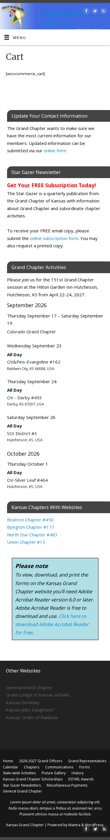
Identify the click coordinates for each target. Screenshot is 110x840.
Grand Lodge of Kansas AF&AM (37, 695)
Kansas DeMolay (23, 702)
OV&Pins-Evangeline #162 (33, 362)
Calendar (10, 767)
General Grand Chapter (29, 687)
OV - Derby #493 (24, 397)
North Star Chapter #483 (32, 535)
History (78, 772)
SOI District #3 (22, 433)
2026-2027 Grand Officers (40, 760)
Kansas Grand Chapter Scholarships (32, 779)
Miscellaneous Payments (67, 785)
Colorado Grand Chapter (31, 331)
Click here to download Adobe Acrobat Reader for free (52, 624)
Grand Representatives (87, 760)
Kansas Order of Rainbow (32, 717)
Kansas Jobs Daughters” (30, 710)
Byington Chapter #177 (30, 527)
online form (55, 150)
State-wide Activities (19, 772)
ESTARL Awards (81, 779)
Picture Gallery (54, 772)
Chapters (31, 767)
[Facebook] (86, 11)
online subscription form (54, 238)
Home (8, 760)
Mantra (74, 824)
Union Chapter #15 (26, 542)
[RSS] (103, 11)
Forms (84, 767)
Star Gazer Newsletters (22, 785)
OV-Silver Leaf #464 (27, 480)
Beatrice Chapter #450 (30, 520)
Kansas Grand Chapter (64, 17)
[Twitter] (94, 11)
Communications (59, 767)
